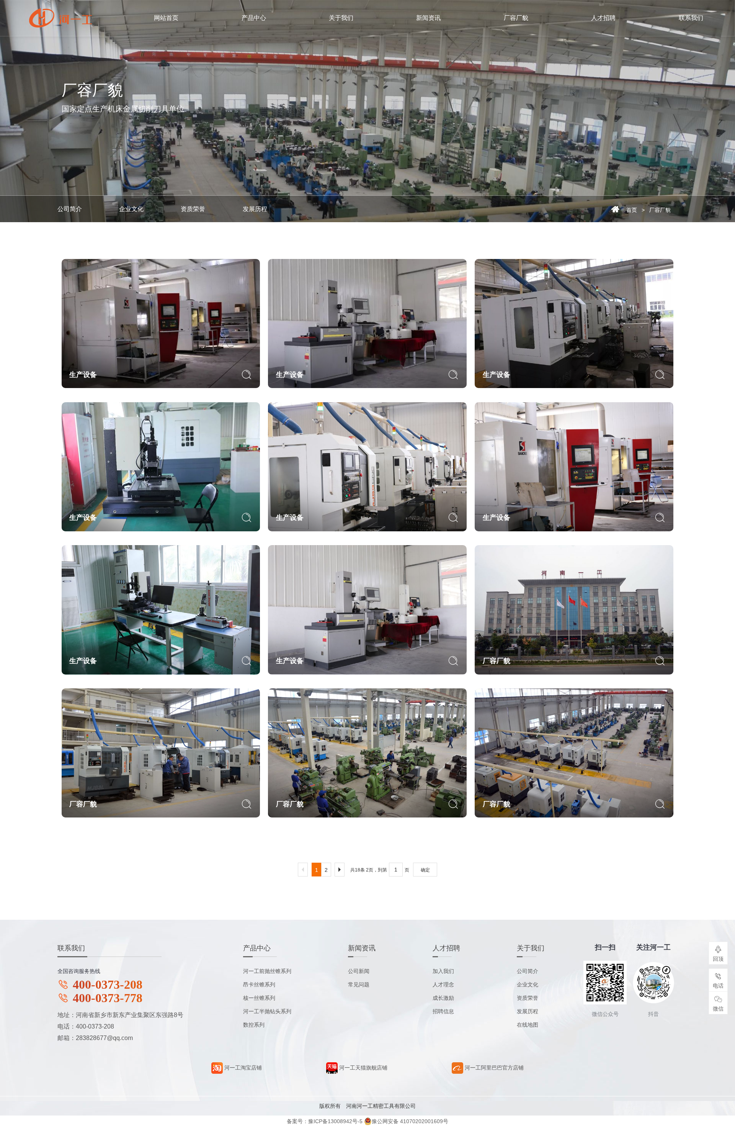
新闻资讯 (428, 18)
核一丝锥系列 (259, 998)
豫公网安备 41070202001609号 (410, 1121)
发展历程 (255, 209)
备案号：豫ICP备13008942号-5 (325, 1121)
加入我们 (443, 971)
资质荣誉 (193, 209)
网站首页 (166, 18)
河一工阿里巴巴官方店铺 (493, 1068)
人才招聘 (603, 18)
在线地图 (527, 1025)
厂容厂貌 (516, 18)
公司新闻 (358, 971)
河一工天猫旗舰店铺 (362, 1068)
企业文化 (131, 209)
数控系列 (254, 1025)
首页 (631, 210)
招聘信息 (443, 1011)
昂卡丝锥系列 (259, 984)
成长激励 (443, 998)
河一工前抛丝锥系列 (267, 971)
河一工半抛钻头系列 (267, 1011)
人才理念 (443, 984)
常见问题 (358, 984)
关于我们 (341, 18)
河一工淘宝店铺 (242, 1068)
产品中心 (254, 18)
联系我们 (691, 18)
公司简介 (69, 209)
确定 (425, 870)
